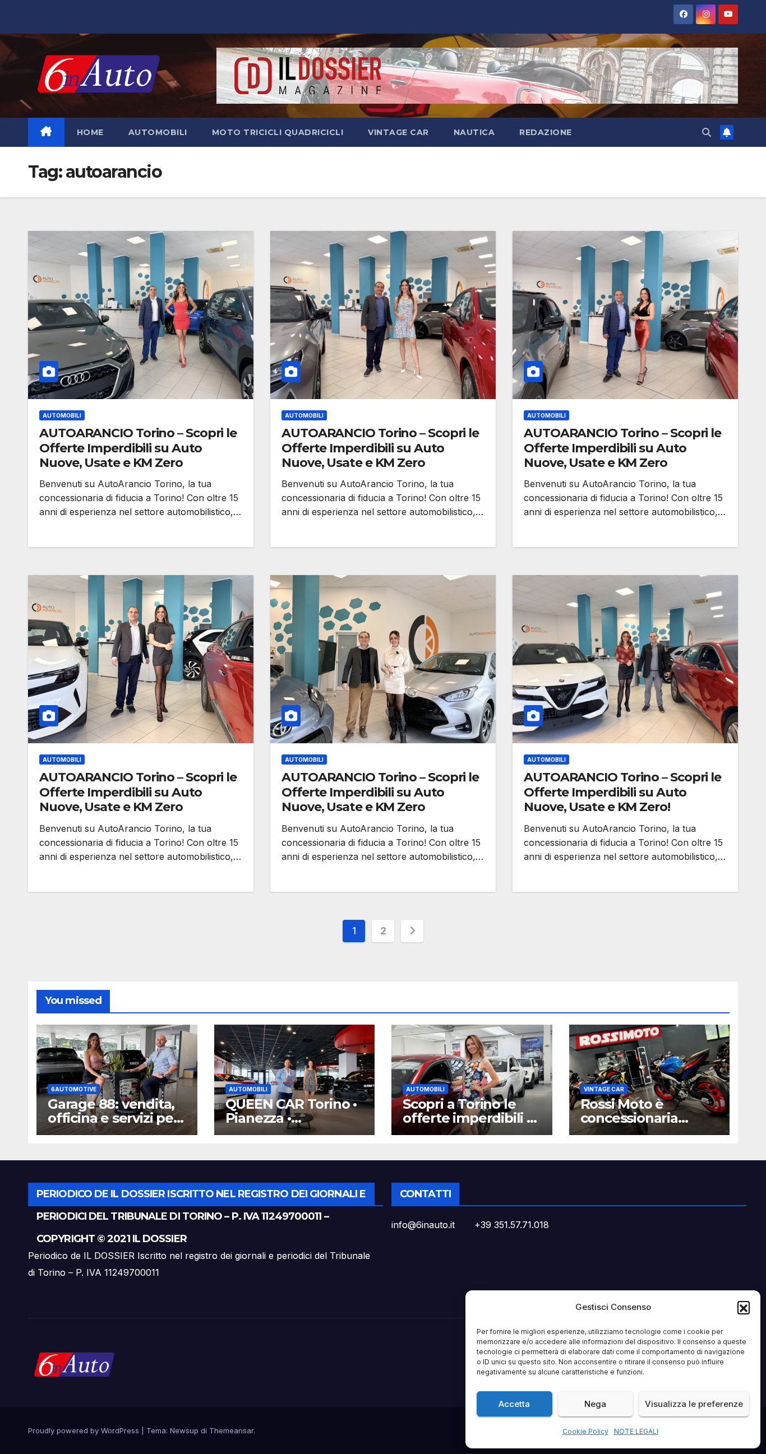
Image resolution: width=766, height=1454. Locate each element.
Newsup (184, 1430)
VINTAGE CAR (398, 132)
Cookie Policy (585, 1431)
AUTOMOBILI (157, 132)
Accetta (514, 1404)
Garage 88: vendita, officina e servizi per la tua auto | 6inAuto (114, 1118)
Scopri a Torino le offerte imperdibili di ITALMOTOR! (471, 1118)
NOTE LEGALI (636, 1431)
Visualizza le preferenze (694, 1404)
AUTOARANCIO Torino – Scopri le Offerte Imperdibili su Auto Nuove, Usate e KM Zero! (622, 792)
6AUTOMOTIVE (73, 1089)
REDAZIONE (545, 132)
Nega (595, 1404)
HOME (90, 132)
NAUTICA (474, 132)
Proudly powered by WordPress (84, 1430)
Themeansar (231, 1430)
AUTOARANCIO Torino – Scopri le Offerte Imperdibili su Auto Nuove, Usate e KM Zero (138, 447)
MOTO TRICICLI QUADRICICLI (278, 132)
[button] (743, 1307)
